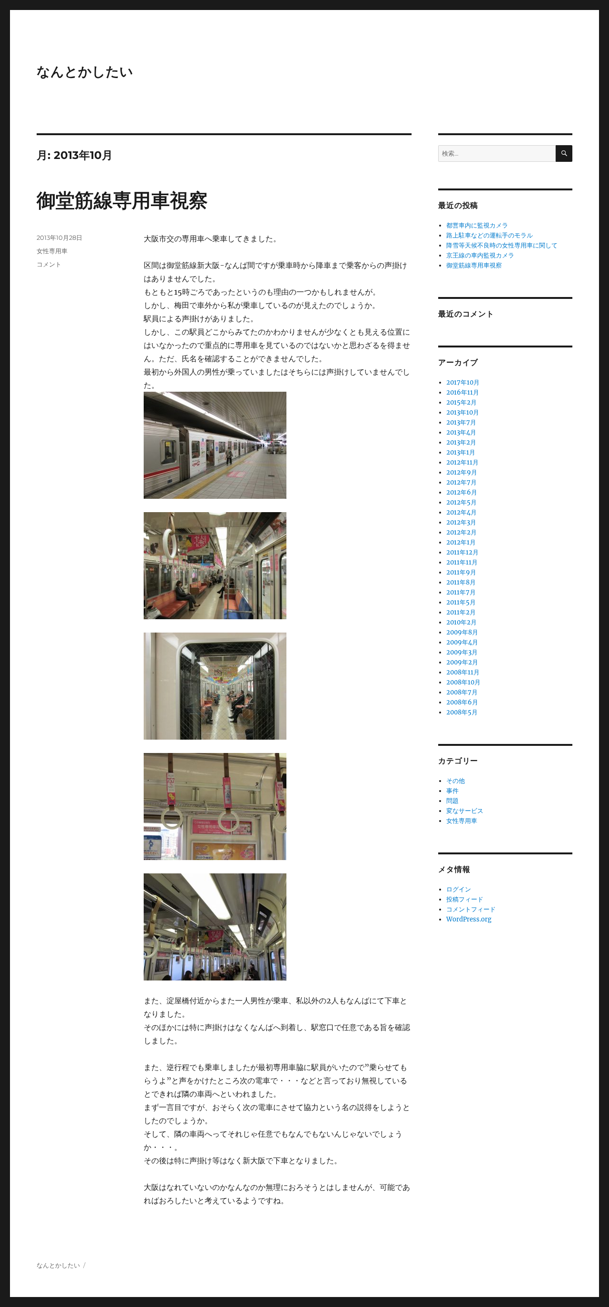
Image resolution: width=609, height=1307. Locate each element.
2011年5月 (461, 602)
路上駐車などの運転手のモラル (489, 235)
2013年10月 (462, 412)
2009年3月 (462, 652)
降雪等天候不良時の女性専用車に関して (502, 245)
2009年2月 (462, 662)
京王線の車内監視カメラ (480, 255)
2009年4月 (462, 642)
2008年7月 (462, 692)
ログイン (458, 889)
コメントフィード (471, 909)
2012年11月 (462, 462)
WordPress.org (468, 919)
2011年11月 (462, 562)
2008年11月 (463, 672)
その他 (455, 781)
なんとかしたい (85, 71)
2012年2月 (461, 532)
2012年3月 (461, 522)
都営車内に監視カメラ (477, 225)
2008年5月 (462, 712)
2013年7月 (461, 422)
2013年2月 (461, 442)
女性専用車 (52, 251)
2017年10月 (463, 382)
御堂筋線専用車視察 (122, 200)
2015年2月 (461, 402)
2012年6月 (461, 492)
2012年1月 (461, 542)
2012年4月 (461, 512)
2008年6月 (462, 702)
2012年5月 (461, 502)
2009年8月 (462, 632)
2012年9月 (461, 472)
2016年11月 (462, 392)
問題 (452, 801)
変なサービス (464, 811)
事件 (452, 791)
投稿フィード (464, 899)
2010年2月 (461, 622)
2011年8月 (461, 582)
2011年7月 (461, 592)
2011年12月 (462, 552)
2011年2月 (461, 612)
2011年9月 (461, 572)
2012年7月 (461, 482)
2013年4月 (461, 432)
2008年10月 (463, 682)
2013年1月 (460, 452)
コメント (49, 264)
